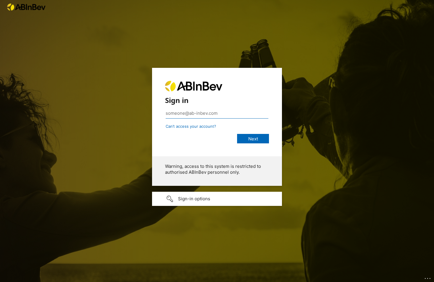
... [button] (428, 277)
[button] (217, 199)
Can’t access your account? (191, 126)
